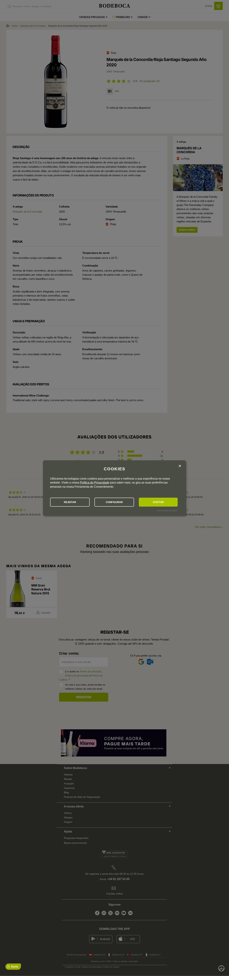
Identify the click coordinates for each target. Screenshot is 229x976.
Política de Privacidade (94, 482)
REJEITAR (70, 502)
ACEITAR (158, 502)
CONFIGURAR (114, 502)
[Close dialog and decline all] (179, 466)
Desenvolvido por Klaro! (167, 510)
